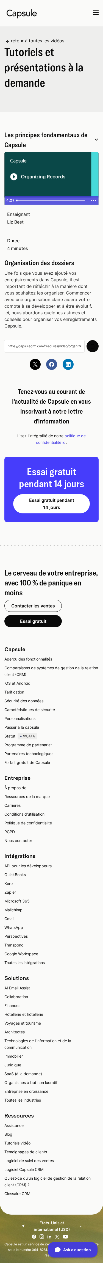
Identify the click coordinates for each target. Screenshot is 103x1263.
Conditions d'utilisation (24, 814)
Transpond (14, 945)
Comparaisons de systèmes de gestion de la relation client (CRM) (51, 671)
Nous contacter (18, 840)
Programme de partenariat (28, 744)
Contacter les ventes (33, 606)
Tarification (14, 692)
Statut (19, 736)
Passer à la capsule (21, 727)
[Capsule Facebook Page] (51, 364)
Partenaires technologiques (28, 753)
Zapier (10, 892)
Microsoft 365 (17, 901)
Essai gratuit (33, 621)
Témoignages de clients (25, 1151)
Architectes (14, 1032)
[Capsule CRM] (22, 13)
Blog (8, 1134)
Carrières (12, 805)
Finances (12, 1005)
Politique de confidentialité (28, 823)
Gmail (9, 918)
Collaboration (16, 996)
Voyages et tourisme (22, 1023)
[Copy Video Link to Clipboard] (93, 346)
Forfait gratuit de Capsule (27, 762)
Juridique (12, 1065)
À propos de (15, 787)
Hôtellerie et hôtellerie (23, 1014)
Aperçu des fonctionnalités (28, 659)
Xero (8, 883)
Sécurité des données (23, 700)
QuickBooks (15, 874)
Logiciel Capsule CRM (23, 1169)
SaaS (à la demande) (23, 1073)
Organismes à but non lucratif (30, 1082)
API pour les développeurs (28, 865)
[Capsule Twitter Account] (35, 364)
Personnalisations (19, 718)
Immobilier (13, 1056)
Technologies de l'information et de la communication (37, 1044)
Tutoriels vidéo (17, 1143)
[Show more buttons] (93, 200)
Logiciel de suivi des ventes (29, 1160)
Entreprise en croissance (26, 1091)
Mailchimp (13, 909)
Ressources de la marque (27, 796)
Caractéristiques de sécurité (29, 709)
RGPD (9, 831)
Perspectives (16, 936)
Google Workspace (21, 953)
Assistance (14, 1125)
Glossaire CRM (17, 1193)
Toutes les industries (22, 1100)
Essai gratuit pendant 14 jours (51, 503)
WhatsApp (13, 927)
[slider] (51, 200)
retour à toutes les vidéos (37, 40)
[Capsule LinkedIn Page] (68, 364)
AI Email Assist (17, 988)
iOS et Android (17, 683)
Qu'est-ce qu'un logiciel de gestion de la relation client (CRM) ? (47, 1181)
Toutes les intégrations (24, 962)
